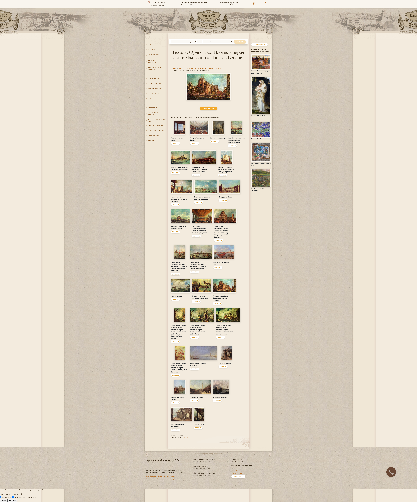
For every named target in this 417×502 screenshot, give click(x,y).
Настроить (12, 500)
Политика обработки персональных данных (161, 477)
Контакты (151, 140)
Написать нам (238, 476)
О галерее (151, 44)
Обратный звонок (259, 44)
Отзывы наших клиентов (156, 103)
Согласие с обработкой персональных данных (162, 479)
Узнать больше (93, 490)
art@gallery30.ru (236, 473)
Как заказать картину (155, 88)
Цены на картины (153, 135)
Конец (193, 438)
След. (187, 438)
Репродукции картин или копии (156, 120)
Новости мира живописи (156, 131)
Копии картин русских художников (155, 68)
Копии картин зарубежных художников (156, 61)
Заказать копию (208, 108)
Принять (4, 500)
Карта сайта (235, 470)
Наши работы (152, 49)
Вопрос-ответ (152, 108)
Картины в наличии (154, 83)
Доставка (151, 98)
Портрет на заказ (153, 79)
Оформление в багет (154, 93)
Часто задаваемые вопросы (154, 113)
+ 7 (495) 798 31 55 (159, 2)
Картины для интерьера (155, 74)
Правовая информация (155, 126)
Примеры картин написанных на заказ (155, 55)
